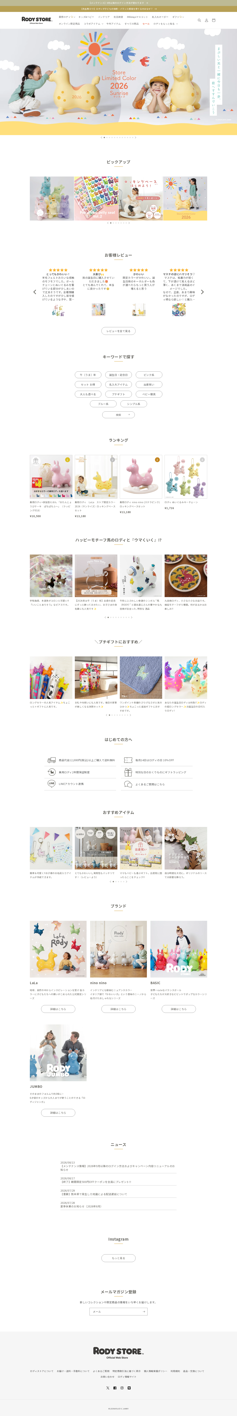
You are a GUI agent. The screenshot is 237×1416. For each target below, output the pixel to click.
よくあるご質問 (101, 1371)
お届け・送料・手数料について (73, 1371)
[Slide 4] (185, 199)
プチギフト (118, 394)
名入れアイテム (118, 384)
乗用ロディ (65, 17)
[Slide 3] (141, 199)
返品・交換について (193, 1371)
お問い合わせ (107, 1376)
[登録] (143, 1311)
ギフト (175, 17)
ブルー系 (103, 404)
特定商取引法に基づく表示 (127, 1371)
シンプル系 (133, 404)
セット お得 (88, 384)
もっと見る (118, 1258)
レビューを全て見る (118, 331)
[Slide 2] (96, 199)
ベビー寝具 (149, 394)
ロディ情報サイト (127, 1376)
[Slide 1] (118, 82)
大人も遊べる (88, 394)
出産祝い (149, 384)
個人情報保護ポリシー (156, 1371)
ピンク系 (149, 375)
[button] (67, 17)
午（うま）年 (88, 375)
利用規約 (175, 1371)
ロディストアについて (42, 1371)
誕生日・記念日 (118, 375)
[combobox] (118, 414)
